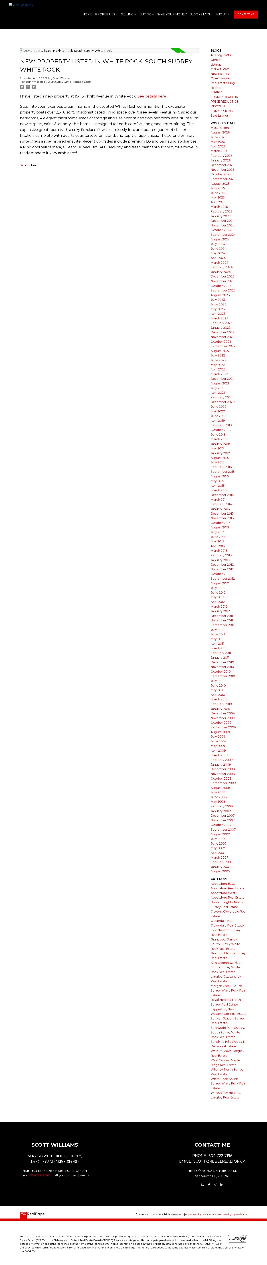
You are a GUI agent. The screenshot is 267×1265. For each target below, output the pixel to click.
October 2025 (221, 174)
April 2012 (218, 602)
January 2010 (220, 709)
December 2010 (222, 662)
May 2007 (218, 848)
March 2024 (219, 262)
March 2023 (219, 318)
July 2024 (218, 244)
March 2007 (219, 857)
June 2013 (218, 537)
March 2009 (219, 755)
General (216, 60)
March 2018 (219, 439)
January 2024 (221, 272)
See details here (151, 96)
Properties (105, 14)
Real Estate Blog (223, 83)
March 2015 (219, 490)
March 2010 (219, 699)
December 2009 (223, 713)
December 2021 (222, 378)
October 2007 (221, 825)
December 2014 (222, 495)
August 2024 (220, 239)
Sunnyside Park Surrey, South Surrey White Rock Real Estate (228, 1032)
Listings (216, 64)
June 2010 (218, 685)
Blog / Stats (200, 14)
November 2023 (222, 281)
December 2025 (222, 165)
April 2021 (218, 392)
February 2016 (221, 467)
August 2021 (220, 383)
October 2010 (221, 671)
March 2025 (219, 206)
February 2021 (221, 397)
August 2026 (220, 132)
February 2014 (221, 504)
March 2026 (219, 151)
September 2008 (223, 783)
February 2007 (222, 862)
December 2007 (223, 815)
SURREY (217, 92)
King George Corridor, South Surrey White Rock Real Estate (226, 967)
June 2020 (218, 406)
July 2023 (218, 299)
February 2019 (221, 425)
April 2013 (218, 546)
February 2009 (222, 760)
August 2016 (220, 458)
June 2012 (218, 592)
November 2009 (223, 718)
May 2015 (217, 481)
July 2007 (218, 839)
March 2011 (219, 648)
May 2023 (218, 309)
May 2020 (218, 411)
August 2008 (220, 788)
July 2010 (217, 681)
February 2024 (221, 267)
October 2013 (220, 523)
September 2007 (223, 829)
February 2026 (221, 155)
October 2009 (221, 722)
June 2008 (219, 797)
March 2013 (219, 550)
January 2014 (220, 509)
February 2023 (221, 323)
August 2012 (220, 583)
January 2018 (220, 444)
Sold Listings (219, 115)
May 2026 (218, 141)
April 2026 (218, 146)
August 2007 (220, 834)
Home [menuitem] (87, 14)
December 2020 (223, 402)
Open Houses (220, 78)
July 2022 (218, 355)
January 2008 (221, 811)
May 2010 (217, 690)
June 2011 (218, 634)
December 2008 (223, 769)
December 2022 (222, 332)
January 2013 (220, 560)
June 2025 (218, 193)
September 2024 (223, 234)
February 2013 (221, 555)
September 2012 (223, 578)
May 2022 (218, 365)
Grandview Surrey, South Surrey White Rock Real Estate (225, 944)
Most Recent (220, 127)
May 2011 (217, 639)
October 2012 (220, 574)
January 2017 (220, 453)
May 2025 (218, 197)
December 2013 (222, 513)
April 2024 (218, 258)
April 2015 (218, 485)
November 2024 (222, 225)
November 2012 (222, 569)
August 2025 (220, 183)
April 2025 (218, 202)
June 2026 (218, 137)
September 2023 (223, 290)
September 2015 (223, 471)
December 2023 (222, 276)
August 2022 (220, 351)
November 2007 (223, 820)
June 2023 (218, 304)
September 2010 (223, 676)
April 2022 (218, 369)
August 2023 (220, 295)
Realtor (216, 88)
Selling (127, 14)
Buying (145, 14)
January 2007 (221, 867)
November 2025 (222, 169)
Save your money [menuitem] (172, 14)
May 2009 (218, 746)
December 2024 (222, 220)
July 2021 (217, 388)
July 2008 (218, 792)
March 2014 (219, 499)
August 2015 (220, 476)
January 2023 (221, 327)
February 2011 (221, 653)
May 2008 (218, 801)
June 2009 (218, 741)
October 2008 (221, 778)
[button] (246, 15)
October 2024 (221, 230)
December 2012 (222, 564)
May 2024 (218, 253)
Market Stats (220, 69)
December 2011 (222, 616)
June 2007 (218, 843)
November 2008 (223, 774)
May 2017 (217, 448)
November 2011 (222, 620)
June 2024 (218, 248)
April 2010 (218, 695)
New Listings (220, 74)
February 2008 (222, 806)
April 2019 (218, 420)
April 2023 (218, 313)
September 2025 (223, 179)
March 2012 (219, 606)
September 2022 (223, 346)
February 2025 (221, 211)
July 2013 (217, 532)
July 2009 (218, 736)
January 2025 (220, 216)
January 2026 (220, 160)
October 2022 (221, 341)
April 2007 (218, 853)
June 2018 (218, 434)
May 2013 (217, 541)
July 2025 (218, 188)
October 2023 (221, 286)
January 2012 (220, 611)
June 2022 (218, 360)
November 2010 (222, 667)
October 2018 (221, 430)
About (221, 14)
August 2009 (220, 732)
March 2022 (219, 374)
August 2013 (220, 527)
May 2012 (217, 597)
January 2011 (220, 657)
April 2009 (218, 750)
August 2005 (220, 871)
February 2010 (221, 704)
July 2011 (217, 630)
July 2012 (217, 588)
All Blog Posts (221, 55)
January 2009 (221, 764)
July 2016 (217, 462)
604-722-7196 (39, 1175)
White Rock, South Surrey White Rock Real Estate (62, 81)
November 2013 (222, 518)
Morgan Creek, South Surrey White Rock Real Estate (228, 990)
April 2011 (217, 643)
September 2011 (222, 625)
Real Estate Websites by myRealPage (225, 1214)
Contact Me (246, 14)
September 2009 (223, 727)
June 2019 (218, 416)
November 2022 (222, 337)
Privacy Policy (193, 1214)
